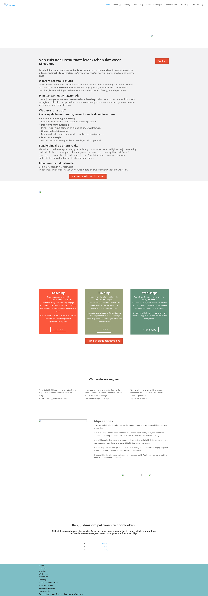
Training (127, 5)
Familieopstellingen (154, 5)
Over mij (195, 5)
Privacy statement (46, 585)
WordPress (78, 594)
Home (107, 5)
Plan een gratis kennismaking (88, 176)
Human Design (171, 5)
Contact (162, 61)
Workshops (184, 5)
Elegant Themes (55, 594)
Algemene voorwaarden (48, 582)
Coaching (116, 5)
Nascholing (138, 5)
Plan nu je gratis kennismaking (104, 514)
